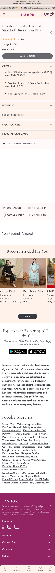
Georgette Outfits (30, 453)
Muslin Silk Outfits (37, 473)
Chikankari (42, 437)
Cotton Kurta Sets (39, 443)
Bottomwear (22, 456)
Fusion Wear (39, 434)
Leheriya (14, 437)
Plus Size (6, 427)
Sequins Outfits (10, 482)
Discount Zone (42, 482)
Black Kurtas (44, 447)
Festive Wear (8, 463)
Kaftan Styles (23, 463)
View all (27, 316)
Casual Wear (8, 424)
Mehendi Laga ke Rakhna (29, 424)
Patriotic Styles (9, 443)
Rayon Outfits (26, 479)
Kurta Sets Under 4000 (14, 473)
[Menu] (4, 14)
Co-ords (6, 447)
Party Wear (7, 434)
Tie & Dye (22, 440)
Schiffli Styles (42, 479)
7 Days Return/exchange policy (21, 143)
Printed (16, 447)
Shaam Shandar (23, 434)
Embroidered (28, 447)
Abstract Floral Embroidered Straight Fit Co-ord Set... (11, 291)
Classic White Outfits (34, 460)
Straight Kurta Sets (11, 450)
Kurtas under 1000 (11, 430)
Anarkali (23, 443)
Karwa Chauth (28, 437)
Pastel (5, 437)
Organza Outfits (33, 476)
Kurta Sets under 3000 (34, 430)
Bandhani (33, 440)
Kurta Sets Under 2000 (14, 469)
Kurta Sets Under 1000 (14, 466)
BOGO (34, 456)
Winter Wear (8, 440)
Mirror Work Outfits (12, 476)
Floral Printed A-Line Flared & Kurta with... (34, 291)
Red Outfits (8, 456)
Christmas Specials (11, 460)
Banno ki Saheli (21, 427)
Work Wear (36, 427)
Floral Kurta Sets (10, 453)
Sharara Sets (26, 482)
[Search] (40, 14)
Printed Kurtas (9, 479)
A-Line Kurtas (30, 450)
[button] (9, 39)
